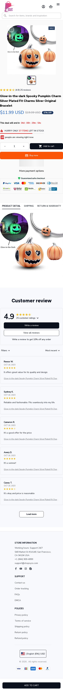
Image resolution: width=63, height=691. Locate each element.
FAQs (17, 594)
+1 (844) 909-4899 (24, 559)
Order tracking (22, 588)
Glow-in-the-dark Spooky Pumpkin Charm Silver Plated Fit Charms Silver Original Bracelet (31, 378)
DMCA (18, 600)
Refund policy (21, 638)
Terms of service (23, 620)
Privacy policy (21, 614)
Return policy (21, 632)
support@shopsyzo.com (26, 563)
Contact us (20, 582)
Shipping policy (22, 626)
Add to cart (31, 685)
